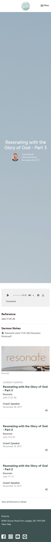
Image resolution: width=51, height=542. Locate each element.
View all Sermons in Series (13, 502)
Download (11, 301)
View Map (6, 524)
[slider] (16, 295)
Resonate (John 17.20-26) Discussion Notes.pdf (21, 335)
